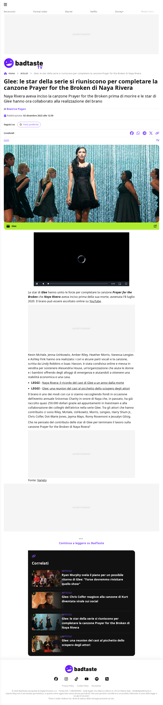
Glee (6, 140)
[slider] (78, 283)
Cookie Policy (83, 685)
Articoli (24, 73)
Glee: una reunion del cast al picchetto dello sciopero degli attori (86, 388)
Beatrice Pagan (16, 109)
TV (157, 140)
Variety (42, 480)
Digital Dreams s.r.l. (48, 691)
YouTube (95, 301)
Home (12, 73)
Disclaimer (96, 685)
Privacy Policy (68, 685)
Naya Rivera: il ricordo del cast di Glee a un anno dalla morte (83, 383)
